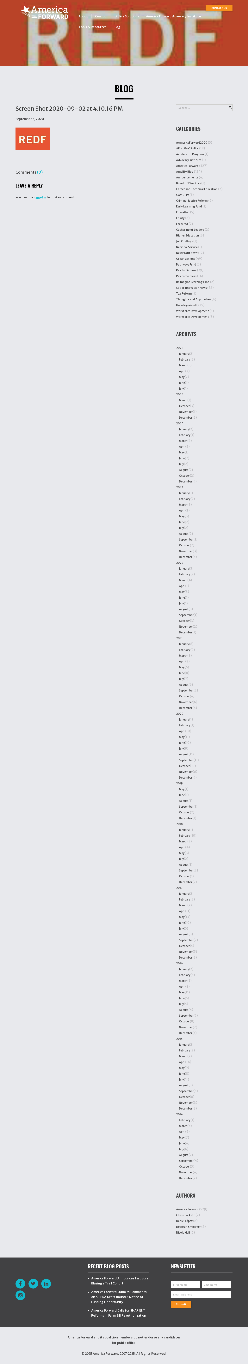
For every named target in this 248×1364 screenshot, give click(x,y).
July (181, 388)
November (186, 412)
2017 (179, 888)
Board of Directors (188, 183)
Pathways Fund (186, 264)
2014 (179, 1114)
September (186, 539)
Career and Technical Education (197, 189)
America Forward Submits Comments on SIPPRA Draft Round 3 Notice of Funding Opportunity (119, 1297)
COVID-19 (182, 195)
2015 (179, 1039)
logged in (40, 197)
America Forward (187, 166)
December (185, 417)
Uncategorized (186, 305)
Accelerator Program (190, 154)
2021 (179, 638)
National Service (187, 247)
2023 (179, 487)
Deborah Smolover (188, 1227)
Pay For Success (186, 270)
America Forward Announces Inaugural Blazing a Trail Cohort (120, 1280)
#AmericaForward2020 (191, 142)
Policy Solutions (127, 16)
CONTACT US (219, 8)
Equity (180, 218)
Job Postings (184, 241)
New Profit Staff (187, 253)
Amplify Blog (184, 171)
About (83, 16)
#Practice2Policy (187, 148)
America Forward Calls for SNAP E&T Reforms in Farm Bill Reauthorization (118, 1313)
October (184, 406)
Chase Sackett (185, 1215)
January (184, 354)
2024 (179, 423)
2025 (179, 394)
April (182, 371)
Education (182, 212)
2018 (179, 824)
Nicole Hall (183, 1232)
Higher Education (187, 235)
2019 (179, 783)
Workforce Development (192, 311)
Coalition (101, 16)
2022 (179, 563)
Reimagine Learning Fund (192, 282)
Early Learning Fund (189, 206)
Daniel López (184, 1221)
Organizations (185, 258)
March (183, 365)
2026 (179, 348)
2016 (179, 963)
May (182, 377)
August (184, 470)
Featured (182, 224)
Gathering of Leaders (190, 229)
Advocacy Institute (188, 160)
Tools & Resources (93, 27)
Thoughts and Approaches (193, 299)
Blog (117, 27)
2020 (179, 713)
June (182, 383)
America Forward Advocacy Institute (173, 16)
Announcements (187, 177)
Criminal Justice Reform (192, 200)
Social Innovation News (191, 288)
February (184, 359)
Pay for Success (186, 276)
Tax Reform (184, 293)
